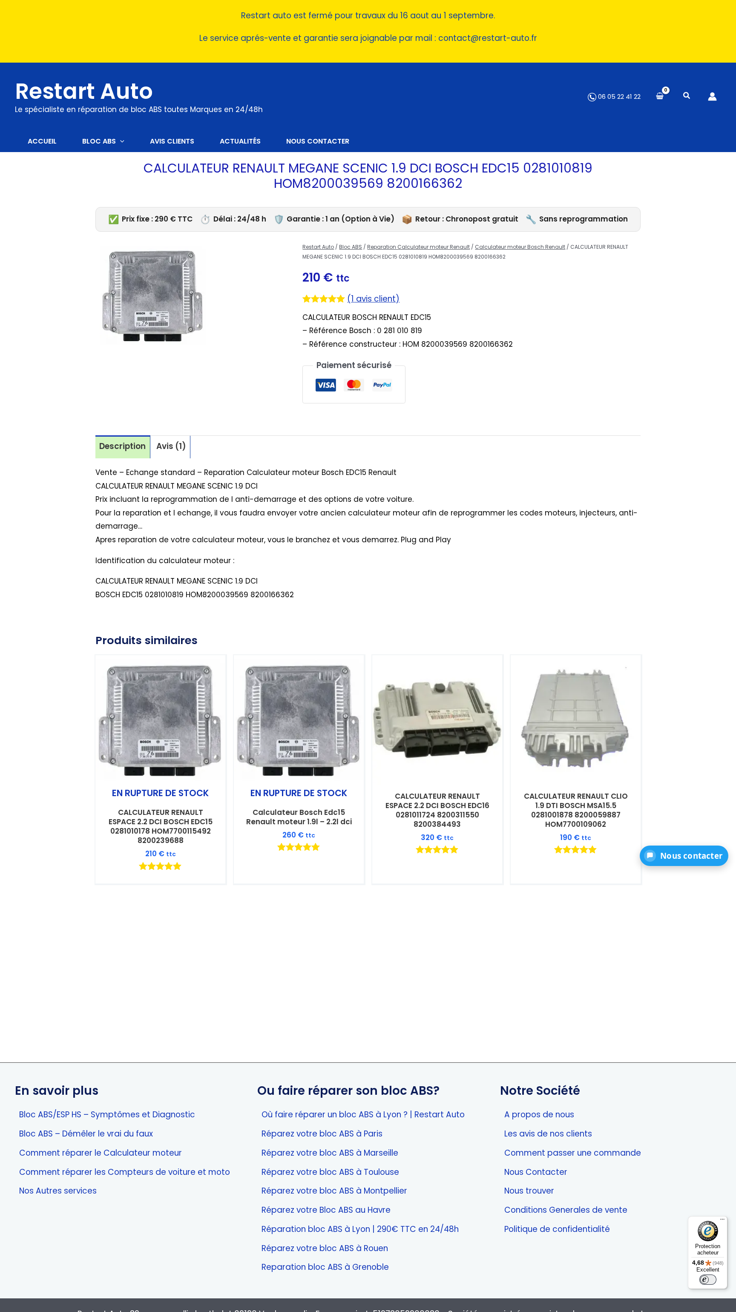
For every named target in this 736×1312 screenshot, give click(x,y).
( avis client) (373, 299)
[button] (687, 96)
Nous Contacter (535, 1172)
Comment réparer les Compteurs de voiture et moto (124, 1172)
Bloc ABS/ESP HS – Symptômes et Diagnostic (107, 1114)
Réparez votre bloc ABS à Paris (322, 1133)
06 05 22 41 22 (618, 96)
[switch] (707, 1280)
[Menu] (722, 1221)
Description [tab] (122, 446)
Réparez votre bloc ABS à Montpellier (334, 1191)
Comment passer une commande (572, 1153)
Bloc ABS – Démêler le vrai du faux (86, 1133)
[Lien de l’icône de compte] (712, 96)
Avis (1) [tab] (171, 446)
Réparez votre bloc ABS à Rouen (325, 1248)
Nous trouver (529, 1191)
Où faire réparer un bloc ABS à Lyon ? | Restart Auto (363, 1114)
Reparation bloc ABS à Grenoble (325, 1267)
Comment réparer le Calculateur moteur (100, 1153)
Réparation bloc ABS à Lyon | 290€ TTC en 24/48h (360, 1229)
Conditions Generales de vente (565, 1210)
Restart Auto (84, 91)
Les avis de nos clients (548, 1133)
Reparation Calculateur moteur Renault (418, 246)
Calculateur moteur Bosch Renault (520, 246)
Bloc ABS (350, 246)
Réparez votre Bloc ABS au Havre (326, 1210)
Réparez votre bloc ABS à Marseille (330, 1153)
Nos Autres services (58, 1191)
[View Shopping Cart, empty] (659, 96)
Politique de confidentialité (557, 1229)
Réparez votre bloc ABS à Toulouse (330, 1172)
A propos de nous (539, 1114)
